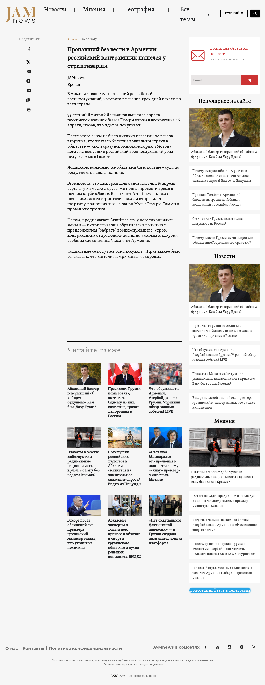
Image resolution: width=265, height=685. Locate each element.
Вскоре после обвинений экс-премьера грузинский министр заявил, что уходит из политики (81, 534)
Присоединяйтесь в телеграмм (219, 590)
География (139, 10)
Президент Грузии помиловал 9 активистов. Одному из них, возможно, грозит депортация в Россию (124, 403)
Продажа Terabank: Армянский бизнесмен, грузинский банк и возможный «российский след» (216, 200)
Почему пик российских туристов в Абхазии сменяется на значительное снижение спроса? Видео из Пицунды (124, 468)
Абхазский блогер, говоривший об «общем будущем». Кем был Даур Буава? (83, 398)
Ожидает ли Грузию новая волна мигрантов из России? (217, 221)
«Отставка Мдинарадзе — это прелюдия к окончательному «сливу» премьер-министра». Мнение (164, 466)
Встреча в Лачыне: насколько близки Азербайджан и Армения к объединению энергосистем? (224, 525)
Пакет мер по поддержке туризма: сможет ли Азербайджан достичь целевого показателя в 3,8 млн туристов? (223, 549)
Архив (73, 39)
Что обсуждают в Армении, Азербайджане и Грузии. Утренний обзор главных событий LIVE (164, 400)
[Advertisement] (124, 300)
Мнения (94, 10)
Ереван (74, 84)
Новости (55, 10)
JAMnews (76, 77)
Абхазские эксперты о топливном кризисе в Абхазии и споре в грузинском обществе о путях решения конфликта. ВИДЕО (124, 538)
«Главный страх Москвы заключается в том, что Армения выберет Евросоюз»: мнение (222, 573)
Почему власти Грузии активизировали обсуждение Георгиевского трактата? (222, 240)
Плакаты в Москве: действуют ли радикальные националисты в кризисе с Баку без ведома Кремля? (83, 463)
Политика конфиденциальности (85, 648)
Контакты (33, 648)
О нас (11, 648)
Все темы (188, 15)
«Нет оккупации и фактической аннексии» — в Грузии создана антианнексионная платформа (165, 532)
